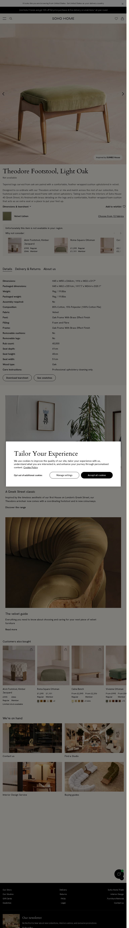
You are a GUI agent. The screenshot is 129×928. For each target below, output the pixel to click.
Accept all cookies (97, 475)
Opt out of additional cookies (28, 475)
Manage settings (64, 475)
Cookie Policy (31, 467)
